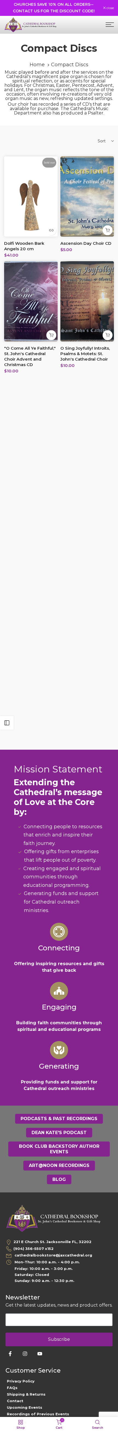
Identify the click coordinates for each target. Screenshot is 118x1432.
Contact (15, 1401)
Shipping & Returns (26, 1394)
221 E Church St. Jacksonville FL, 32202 (52, 1242)
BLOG (59, 1179)
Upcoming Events (24, 1407)
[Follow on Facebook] (10, 1353)
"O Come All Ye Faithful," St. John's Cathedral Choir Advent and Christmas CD (30, 356)
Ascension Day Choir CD (85, 243)
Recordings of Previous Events (38, 1414)
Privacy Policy (21, 1381)
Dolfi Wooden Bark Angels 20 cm (24, 246)
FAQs (12, 1387)
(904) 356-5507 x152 (33, 1248)
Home (37, 65)
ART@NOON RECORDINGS (59, 1165)
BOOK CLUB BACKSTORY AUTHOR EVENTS (59, 1149)
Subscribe (59, 1339)
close (110, 8)
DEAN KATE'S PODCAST (59, 1132)
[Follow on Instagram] (25, 1353)
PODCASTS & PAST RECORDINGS (59, 1118)
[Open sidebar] (7, 723)
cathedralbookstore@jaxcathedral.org (52, 1255)
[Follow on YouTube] (39, 1353)
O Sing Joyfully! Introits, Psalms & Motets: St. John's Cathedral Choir (85, 354)
